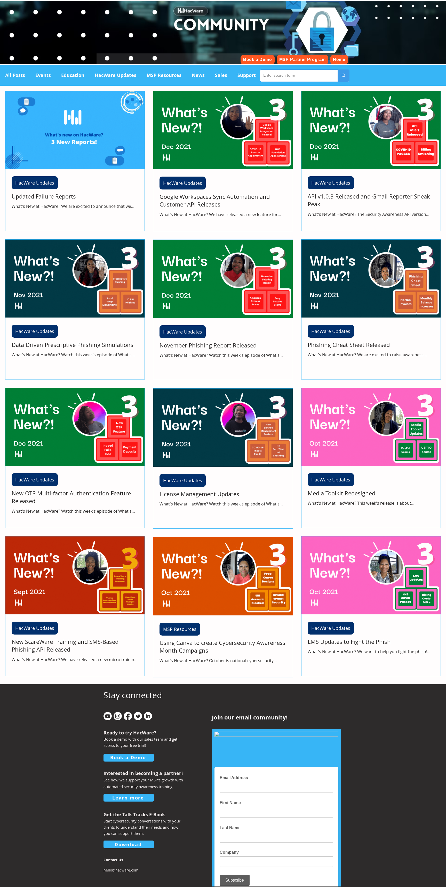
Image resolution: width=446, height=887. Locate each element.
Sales (221, 75)
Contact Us (113, 859)
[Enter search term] (343, 76)
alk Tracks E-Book (145, 814)
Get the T (114, 814)
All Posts (15, 75)
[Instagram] (118, 716)
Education (72, 75)
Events (43, 75)
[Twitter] (138, 716)
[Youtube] (107, 716)
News (198, 75)
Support (246, 75)
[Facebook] (128, 716)
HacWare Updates (115, 75)
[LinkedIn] (148, 716)
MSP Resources (164, 75)
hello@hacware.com (120, 870)
